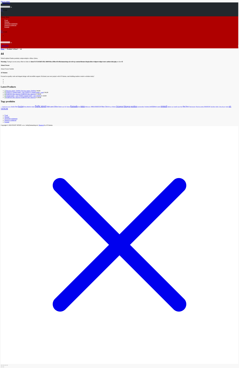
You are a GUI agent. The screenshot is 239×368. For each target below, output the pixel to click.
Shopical (41, 125)
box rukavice (27, 106)
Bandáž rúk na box (6, 106)
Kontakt (6, 27)
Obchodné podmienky (11, 23)
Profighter (147, 106)
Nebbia (114, 106)
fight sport (40, 106)
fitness (60, 106)
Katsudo (74, 106)
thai (181, 106)
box (16, 106)
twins (227, 106)
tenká (179, 106)
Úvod (6, 20)
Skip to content (5, 1)
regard (164, 106)
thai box (186, 106)
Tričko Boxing (222, 106)
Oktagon (126, 106)
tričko (217, 106)
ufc (230, 106)
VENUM (4, 109)
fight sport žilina (52, 106)
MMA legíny (88, 106)
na (109, 106)
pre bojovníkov (141, 106)
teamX (175, 106)
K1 (65, 106)
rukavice (169, 106)
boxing (21, 106)
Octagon (119, 106)
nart (111, 106)
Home (2, 49)
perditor (134, 106)
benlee (13, 106)
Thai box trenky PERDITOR (203, 106)
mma (82, 106)
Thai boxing (192, 106)
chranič (33, 106)
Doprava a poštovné (10, 25)
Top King (212, 106)
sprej (173, 106)
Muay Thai (104, 106)
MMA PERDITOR (96, 106)
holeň (63, 106)
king (79, 106)
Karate (68, 106)
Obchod (6, 22)
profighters (153, 106)
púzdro (158, 106)
